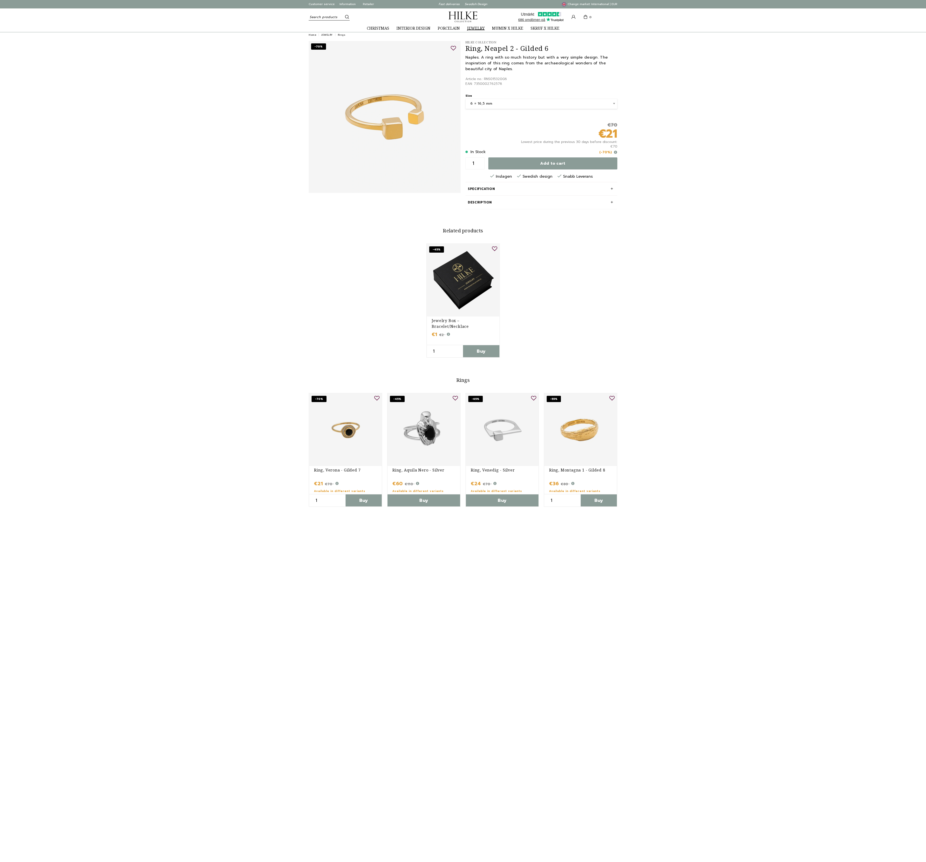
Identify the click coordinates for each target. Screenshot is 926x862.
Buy (481, 351)
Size (468, 96)
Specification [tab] (481, 189)
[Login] (573, 16)
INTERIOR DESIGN (413, 28)
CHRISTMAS (378, 28)
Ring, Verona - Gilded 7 (337, 470)
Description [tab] (480, 202)
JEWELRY (476, 28)
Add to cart (552, 163)
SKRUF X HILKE (545, 28)
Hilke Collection (480, 42)
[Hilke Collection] (463, 17)
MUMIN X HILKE (507, 28)
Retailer (368, 4)
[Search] (346, 16)
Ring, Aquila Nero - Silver (418, 470)
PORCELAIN (449, 28)
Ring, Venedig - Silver (493, 470)
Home (312, 35)
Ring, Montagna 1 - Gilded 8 (577, 470)
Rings (342, 35)
